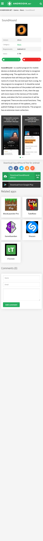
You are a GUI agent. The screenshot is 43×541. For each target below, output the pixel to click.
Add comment (11, 305)
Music (19, 44)
